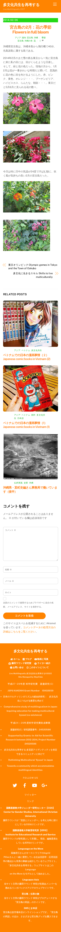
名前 (8, 569)
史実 (26, 483)
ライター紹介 (44, 663)
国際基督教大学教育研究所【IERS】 (30, 830)
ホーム (16, 659)
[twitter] (15, 785)
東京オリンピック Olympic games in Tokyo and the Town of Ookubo (32, 266)
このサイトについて (39, 667)
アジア (18, 37)
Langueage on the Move (30, 848)
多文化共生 (36, 350)
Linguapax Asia (30, 879)
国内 (24, 37)
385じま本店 (30, 908)
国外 (33, 415)
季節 (44, 37)
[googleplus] (45, 785)
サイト (8, 592)
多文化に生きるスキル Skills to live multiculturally (33, 275)
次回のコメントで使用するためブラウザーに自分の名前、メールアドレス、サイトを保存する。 (28, 605)
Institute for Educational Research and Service (30, 834)
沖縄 (36, 37)
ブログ (28, 659)
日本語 (20, 418)
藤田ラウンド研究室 (21, 663)
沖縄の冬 (29, 41)
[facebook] (25, 785)
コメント (10, 530)
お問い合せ (18, 667)
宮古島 (30, 37)
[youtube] (35, 785)
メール (9, 581)
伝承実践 (18, 483)
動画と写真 (42, 659)
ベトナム (26, 350)
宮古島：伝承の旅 (30, 893)
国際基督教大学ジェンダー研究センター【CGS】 (30, 807)
